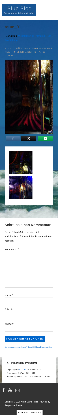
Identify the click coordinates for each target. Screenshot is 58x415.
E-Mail (8, 309)
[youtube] (10, 391)
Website (9, 323)
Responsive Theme (13, 405)
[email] (17, 391)
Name (8, 295)
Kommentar (12, 249)
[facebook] (4, 391)
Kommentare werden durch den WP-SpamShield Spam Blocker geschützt (28, 347)
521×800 (23, 369)
